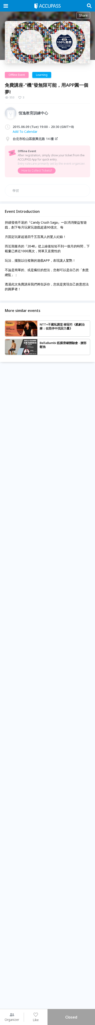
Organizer (12, 1019)
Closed (71, 1017)
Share (83, 15)
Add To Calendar (25, 131)
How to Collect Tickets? (36, 170)
